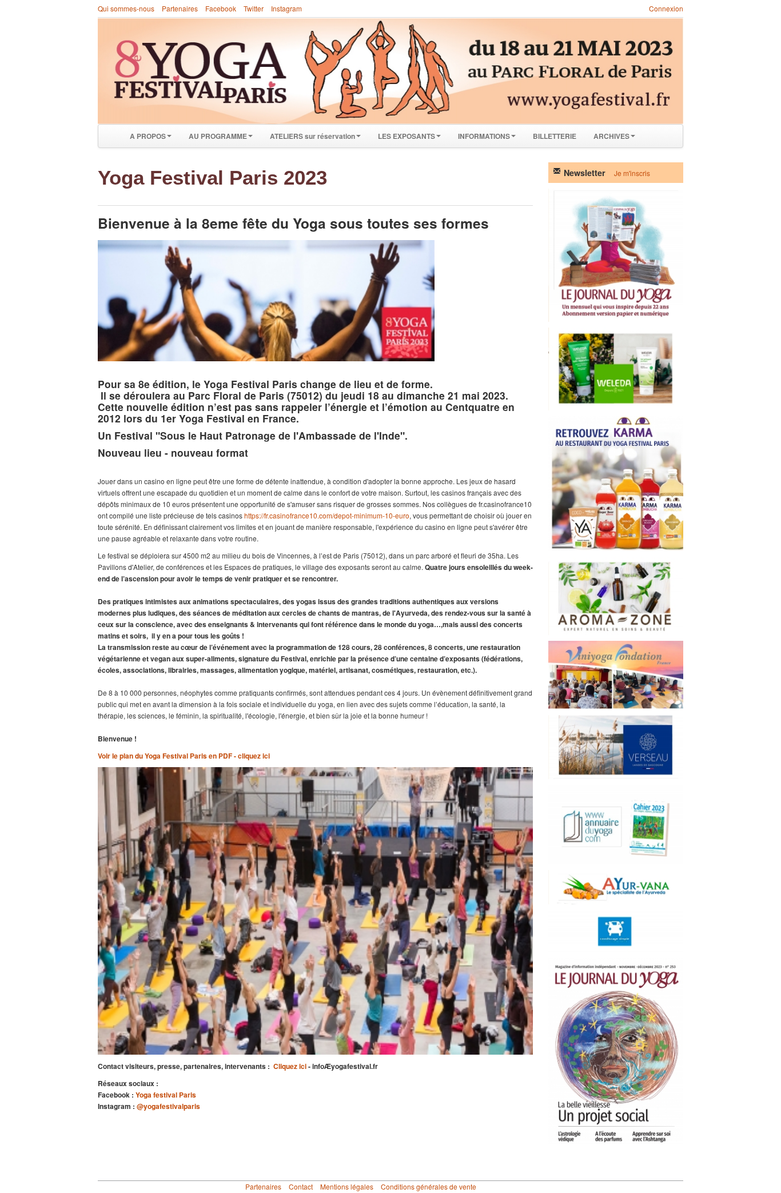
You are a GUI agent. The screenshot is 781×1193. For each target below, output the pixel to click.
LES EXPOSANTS (406, 136)
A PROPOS (148, 136)
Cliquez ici (289, 1066)
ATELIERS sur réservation (312, 136)
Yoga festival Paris (166, 1095)
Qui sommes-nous (126, 8)
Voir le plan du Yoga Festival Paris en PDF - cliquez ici (184, 756)
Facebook (220, 8)
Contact (301, 1186)
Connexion (666, 8)
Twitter (254, 8)
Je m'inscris (632, 173)
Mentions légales (346, 1186)
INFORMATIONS (484, 136)
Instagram (286, 8)
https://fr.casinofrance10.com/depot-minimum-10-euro (326, 515)
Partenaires (180, 8)
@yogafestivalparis (168, 1106)
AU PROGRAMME (218, 136)
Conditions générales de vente (428, 1186)
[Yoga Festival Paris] (390, 71)
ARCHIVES (611, 136)
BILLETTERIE (554, 136)
